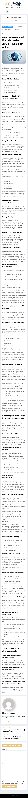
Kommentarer (5, 749)
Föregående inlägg (7, 727)
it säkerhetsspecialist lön (7, 26)
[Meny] (3, 11)
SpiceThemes (16, 795)
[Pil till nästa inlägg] (24, 737)
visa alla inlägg (5, 721)
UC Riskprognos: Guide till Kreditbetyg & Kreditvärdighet (14, 730)
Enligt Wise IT (16, 160)
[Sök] (7, 11)
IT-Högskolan (19, 386)
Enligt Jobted (12, 146)
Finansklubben (19, 26)
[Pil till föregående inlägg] (24, 730)
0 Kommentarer (16, 29)
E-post (3, 772)
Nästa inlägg (5, 734)
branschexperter (8, 640)
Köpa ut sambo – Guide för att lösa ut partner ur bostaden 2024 (13, 737)
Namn (3, 764)
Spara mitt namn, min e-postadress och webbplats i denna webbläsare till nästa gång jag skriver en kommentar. (14, 782)
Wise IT (23, 331)
